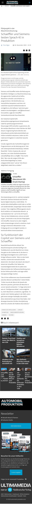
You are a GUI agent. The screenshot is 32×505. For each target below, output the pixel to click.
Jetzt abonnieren (16, 426)
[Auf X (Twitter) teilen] (27, 50)
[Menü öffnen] (2, 2)
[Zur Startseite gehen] (12, 2)
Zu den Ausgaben (16, 472)
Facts (24, 496)
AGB (2, 494)
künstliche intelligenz (9, 310)
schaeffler (5, 312)
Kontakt (20, 496)
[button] (2, 379)
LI (26, 479)
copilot (20, 310)
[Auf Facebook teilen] (24, 50)
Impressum (16, 494)
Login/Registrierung (30, 2)
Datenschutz (8, 494)
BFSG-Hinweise (24, 494)
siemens (4, 315)
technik (11, 315)
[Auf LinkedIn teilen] (29, 50)
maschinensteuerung (17, 312)
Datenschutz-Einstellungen (9, 496)
